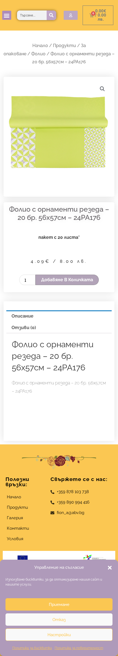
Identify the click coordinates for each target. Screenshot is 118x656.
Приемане (59, 604)
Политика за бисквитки (32, 648)
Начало (40, 45)
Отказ (59, 619)
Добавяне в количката (67, 279)
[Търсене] (51, 15)
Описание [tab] (22, 316)
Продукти (64, 45)
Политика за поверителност (79, 648)
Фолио (38, 53)
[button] (110, 567)
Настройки (59, 634)
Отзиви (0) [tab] (24, 327)
